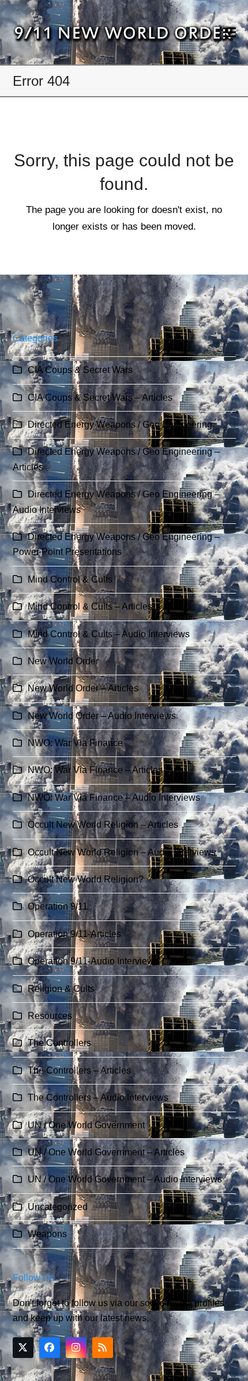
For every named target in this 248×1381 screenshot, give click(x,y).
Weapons (47, 1234)
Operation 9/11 (58, 906)
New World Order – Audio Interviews (102, 716)
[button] (229, 32)
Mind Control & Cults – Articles (90, 606)
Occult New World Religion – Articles (103, 825)
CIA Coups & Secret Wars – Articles (100, 397)
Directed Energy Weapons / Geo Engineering (120, 424)
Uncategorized (58, 1207)
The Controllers (59, 1043)
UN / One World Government (86, 1125)
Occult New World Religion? (86, 879)
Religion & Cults (61, 989)
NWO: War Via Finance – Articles (95, 770)
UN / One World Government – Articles (106, 1152)
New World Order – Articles (83, 688)
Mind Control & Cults (70, 579)
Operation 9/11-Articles (74, 934)
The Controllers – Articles (79, 1070)
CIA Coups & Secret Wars (80, 370)
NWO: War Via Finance (75, 743)
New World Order (63, 661)
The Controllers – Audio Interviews (98, 1097)
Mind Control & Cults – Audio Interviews (109, 634)
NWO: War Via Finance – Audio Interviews (114, 797)
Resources (50, 1016)
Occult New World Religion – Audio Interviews (122, 852)
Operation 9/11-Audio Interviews (93, 961)
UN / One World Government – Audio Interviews (125, 1179)
